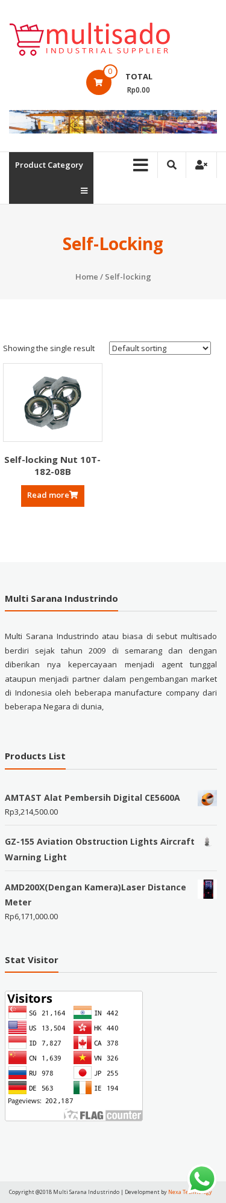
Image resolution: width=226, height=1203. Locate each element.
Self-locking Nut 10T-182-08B (52, 465)
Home (86, 276)
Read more (48, 494)
